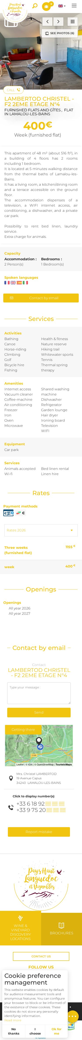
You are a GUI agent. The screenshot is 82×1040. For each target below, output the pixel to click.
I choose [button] (35, 1031)
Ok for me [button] (56, 1031)
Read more (12, 1020)
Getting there (23, 730)
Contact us (41, 956)
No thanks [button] (13, 1031)
